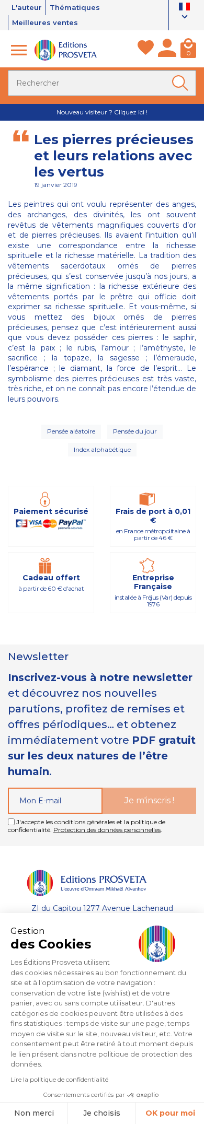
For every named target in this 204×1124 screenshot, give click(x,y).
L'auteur (27, 7)
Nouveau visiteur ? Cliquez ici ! (102, 112)
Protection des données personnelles (107, 830)
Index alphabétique (102, 449)
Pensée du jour (135, 431)
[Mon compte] (167, 50)
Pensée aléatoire (71, 431)
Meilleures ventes (45, 22)
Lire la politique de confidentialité (59, 1079)
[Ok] (182, 83)
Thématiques (75, 7)
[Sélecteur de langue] (184, 13)
